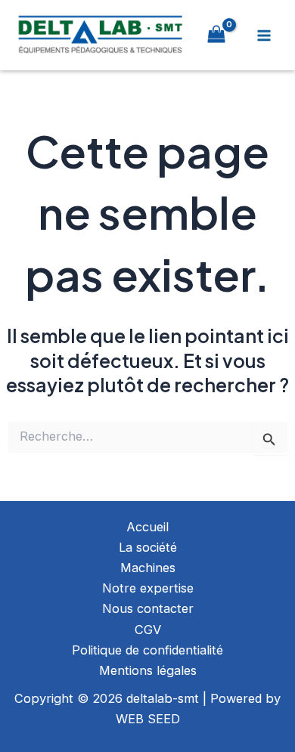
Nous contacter (148, 608)
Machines (147, 567)
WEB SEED (148, 718)
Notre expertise (148, 588)
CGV (148, 629)
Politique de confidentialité (147, 650)
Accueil (147, 526)
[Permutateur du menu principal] (263, 35)
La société (148, 547)
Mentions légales (148, 670)
